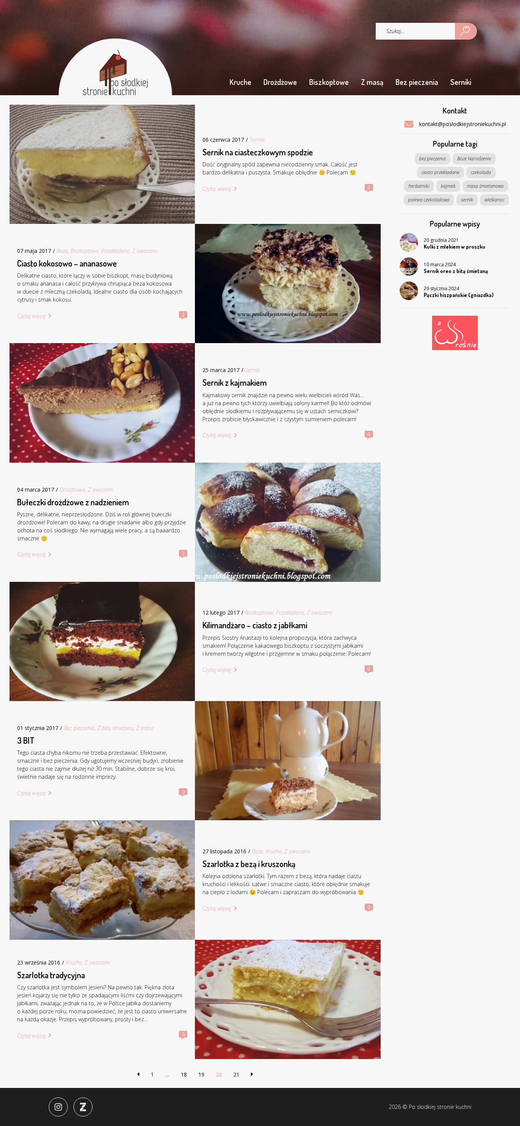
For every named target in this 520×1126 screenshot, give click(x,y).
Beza (62, 250)
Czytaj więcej (217, 188)
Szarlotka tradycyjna (51, 974)
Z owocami (145, 250)
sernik (467, 199)
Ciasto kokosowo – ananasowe (67, 263)
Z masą (372, 82)
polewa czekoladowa (429, 199)
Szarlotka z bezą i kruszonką (249, 863)
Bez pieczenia (417, 82)
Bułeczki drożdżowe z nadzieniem (73, 501)
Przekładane (115, 250)
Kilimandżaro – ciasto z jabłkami (255, 624)
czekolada (481, 172)
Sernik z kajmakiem (235, 382)
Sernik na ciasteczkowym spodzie (258, 152)
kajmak (448, 186)
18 (184, 1074)
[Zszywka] (83, 1106)
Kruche (240, 82)
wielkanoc (494, 199)
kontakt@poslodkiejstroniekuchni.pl (462, 124)
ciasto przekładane (440, 172)
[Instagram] (58, 1106)
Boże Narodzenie (474, 158)
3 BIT (26, 740)
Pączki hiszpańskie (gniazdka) (459, 295)
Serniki (460, 82)
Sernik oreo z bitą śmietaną (456, 271)
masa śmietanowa (485, 186)
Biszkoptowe (329, 82)
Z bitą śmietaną (115, 728)
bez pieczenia (432, 158)
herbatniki (418, 186)
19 (201, 1074)
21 (236, 1074)
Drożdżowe (280, 82)
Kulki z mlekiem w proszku (454, 246)
